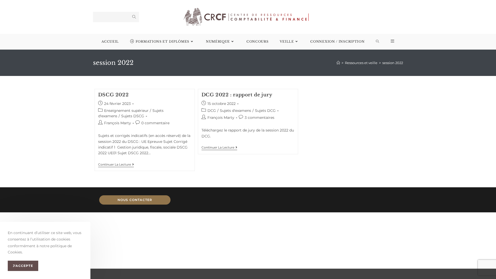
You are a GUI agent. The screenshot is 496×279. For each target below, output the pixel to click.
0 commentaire (155, 123)
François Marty (117, 123)
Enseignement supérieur (126, 110)
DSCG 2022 (113, 95)
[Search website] (377, 41)
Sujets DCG (265, 110)
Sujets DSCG (132, 116)
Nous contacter (135, 200)
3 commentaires (259, 117)
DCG (211, 110)
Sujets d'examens (235, 110)
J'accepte (23, 266)
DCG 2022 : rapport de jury (237, 95)
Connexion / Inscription (337, 41)
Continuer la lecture (116, 164)
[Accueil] (338, 63)
